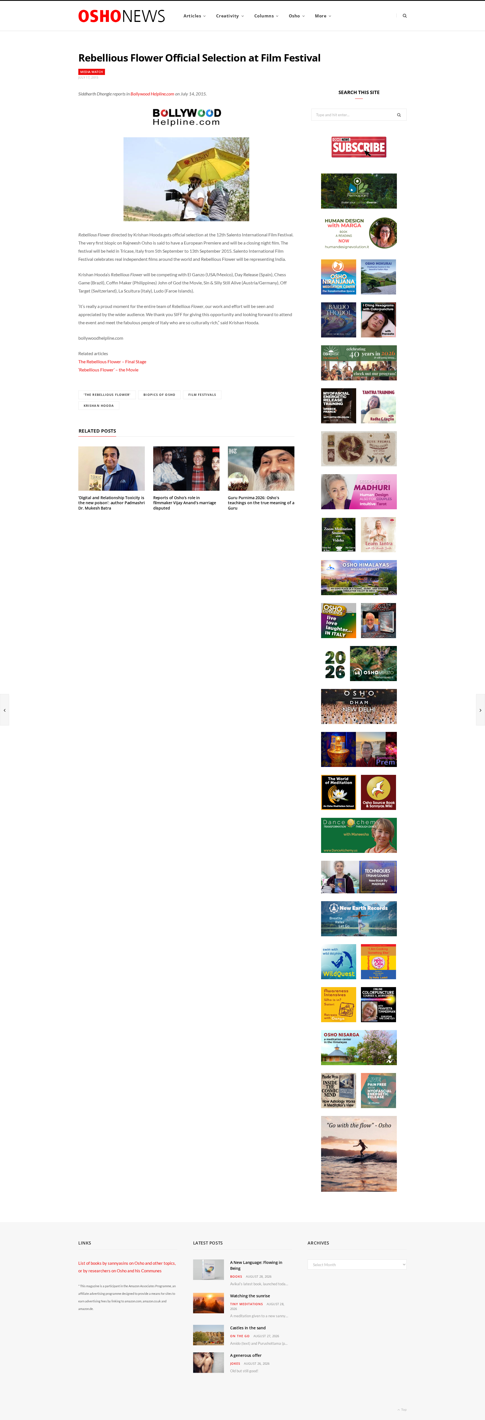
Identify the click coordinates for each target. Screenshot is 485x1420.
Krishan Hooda (99, 405)
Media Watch (91, 72)
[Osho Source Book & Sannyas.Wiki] (378, 808)
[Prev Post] (4, 709)
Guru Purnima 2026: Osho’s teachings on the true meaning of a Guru (261, 503)
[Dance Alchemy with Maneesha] (359, 851)
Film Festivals (202, 394)
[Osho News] (122, 16)
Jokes (235, 1363)
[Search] (401, 15)
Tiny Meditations (246, 1304)
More (320, 16)
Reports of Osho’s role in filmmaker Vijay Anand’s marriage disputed (184, 503)
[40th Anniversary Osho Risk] (359, 378)
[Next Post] (480, 709)
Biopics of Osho (159, 394)
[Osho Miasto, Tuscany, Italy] (359, 679)
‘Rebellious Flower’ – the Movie (108, 369)
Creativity (227, 16)
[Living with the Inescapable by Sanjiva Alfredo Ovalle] (378, 636)
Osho (294, 16)
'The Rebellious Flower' (107, 394)
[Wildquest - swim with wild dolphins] (338, 977)
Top (404, 1409)
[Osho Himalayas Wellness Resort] (359, 593)
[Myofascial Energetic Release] (378, 1106)
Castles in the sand (248, 1327)
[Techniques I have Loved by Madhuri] (359, 891)
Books (236, 1276)
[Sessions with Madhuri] (359, 507)
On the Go (240, 1336)
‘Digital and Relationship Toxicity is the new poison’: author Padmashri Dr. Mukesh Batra (111, 503)
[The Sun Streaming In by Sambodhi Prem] (359, 765)
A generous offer (246, 1355)
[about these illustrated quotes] (359, 1190)
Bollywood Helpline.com (152, 93)
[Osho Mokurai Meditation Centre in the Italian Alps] (378, 292)
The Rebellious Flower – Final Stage (112, 361)
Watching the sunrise (250, 1295)
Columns (264, 16)
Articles (192, 16)
